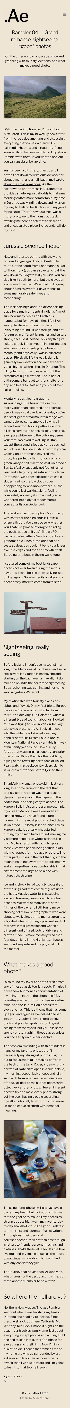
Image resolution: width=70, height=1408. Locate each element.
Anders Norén (41, 1398)
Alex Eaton (40, 1393)
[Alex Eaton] (22, 14)
